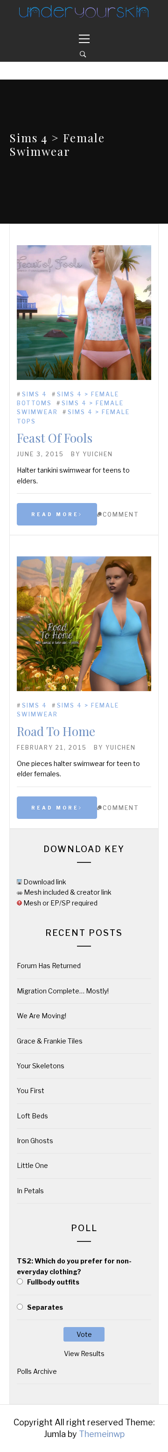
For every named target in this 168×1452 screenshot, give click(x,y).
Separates (45, 1307)
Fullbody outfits (53, 1282)
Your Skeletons (40, 1066)
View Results (84, 1353)
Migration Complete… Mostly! (63, 991)
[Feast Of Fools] (84, 377)
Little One (32, 1165)
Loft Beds (32, 1116)
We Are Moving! (41, 1016)
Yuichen (98, 454)
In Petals (30, 1191)
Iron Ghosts (35, 1141)
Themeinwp (102, 1434)
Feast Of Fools (54, 438)
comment (121, 514)
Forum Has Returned (49, 966)
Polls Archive (37, 1371)
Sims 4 (34, 394)
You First (30, 1090)
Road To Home (56, 731)
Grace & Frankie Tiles (50, 1041)
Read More (55, 514)
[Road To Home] (84, 689)
